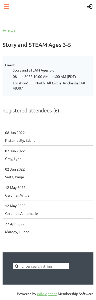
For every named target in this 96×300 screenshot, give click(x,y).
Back (12, 31)
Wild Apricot (47, 293)
